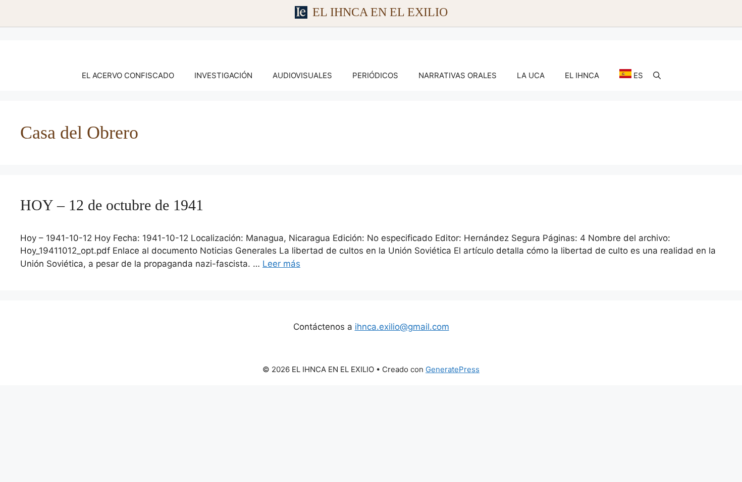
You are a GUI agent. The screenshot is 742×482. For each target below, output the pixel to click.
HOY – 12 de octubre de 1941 (111, 205)
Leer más (281, 264)
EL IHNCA (582, 75)
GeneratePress (453, 369)
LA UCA (531, 75)
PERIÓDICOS (375, 75)
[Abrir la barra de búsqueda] (657, 76)
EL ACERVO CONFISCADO (128, 75)
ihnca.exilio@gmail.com (402, 327)
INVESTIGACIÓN (223, 75)
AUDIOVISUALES (302, 75)
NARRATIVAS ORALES (457, 75)
